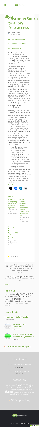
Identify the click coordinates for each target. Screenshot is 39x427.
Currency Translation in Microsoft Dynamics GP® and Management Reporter (13, 233)
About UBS (14, 423)
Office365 (8, 301)
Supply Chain (24, 303)
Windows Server (8, 305)
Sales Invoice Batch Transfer (16, 317)
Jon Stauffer (17, 34)
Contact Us (25, 423)
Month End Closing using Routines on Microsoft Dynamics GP (12, 204)
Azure (6, 294)
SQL (13, 303)
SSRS (17, 303)
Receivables (28, 301)
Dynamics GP (24, 294)
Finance (8, 296)
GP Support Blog (20, 400)
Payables (18, 301)
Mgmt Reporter (19, 299)
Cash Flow (12, 294)
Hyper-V (7, 299)
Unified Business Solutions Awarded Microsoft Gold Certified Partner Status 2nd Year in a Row (24, 208)
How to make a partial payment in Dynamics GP (23, 335)
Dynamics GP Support (18, 346)
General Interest (22, 296)
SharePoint (7, 303)
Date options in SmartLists (19, 325)
